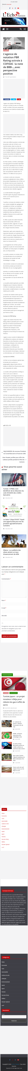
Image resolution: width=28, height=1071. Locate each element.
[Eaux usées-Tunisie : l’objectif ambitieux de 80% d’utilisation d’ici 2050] (7, 759)
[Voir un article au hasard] (24, 29)
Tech (3, 818)
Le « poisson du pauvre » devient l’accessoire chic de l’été (18, 724)
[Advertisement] (14, 88)
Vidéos (3, 842)
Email (3, 1014)
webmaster (14, 708)
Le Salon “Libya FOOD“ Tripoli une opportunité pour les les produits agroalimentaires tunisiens (13, 522)
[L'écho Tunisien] (3, 29)
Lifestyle (4, 826)
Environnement (13, 693)
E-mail (4, 608)
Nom (4, 600)
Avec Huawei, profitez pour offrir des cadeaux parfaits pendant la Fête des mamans (13, 460)
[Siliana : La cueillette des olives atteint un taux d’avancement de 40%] (14, 535)
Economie (6, 50)
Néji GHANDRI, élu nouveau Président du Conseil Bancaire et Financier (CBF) (15, 452)
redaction (14, 77)
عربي (3, 847)
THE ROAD (12, 1068)
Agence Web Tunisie (18, 1068)
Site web (4, 615)
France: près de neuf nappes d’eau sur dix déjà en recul (18, 768)
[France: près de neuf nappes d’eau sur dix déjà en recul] (7, 770)
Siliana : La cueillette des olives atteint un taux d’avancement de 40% (12, 552)
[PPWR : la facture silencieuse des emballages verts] (7, 736)
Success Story (5, 839)
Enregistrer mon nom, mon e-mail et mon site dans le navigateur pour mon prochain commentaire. (14, 628)
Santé (3, 831)
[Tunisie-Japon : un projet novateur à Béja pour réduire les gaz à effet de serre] (14, 684)
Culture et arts (5, 823)
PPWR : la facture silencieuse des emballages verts (17, 735)
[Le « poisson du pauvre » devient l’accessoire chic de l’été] (7, 725)
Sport (3, 834)
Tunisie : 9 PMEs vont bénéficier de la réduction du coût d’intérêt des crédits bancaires (13, 492)
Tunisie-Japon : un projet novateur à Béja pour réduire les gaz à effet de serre (14, 700)
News (3, 813)
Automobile (4, 821)
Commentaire (6, 579)
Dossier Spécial (5, 844)
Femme (4, 836)
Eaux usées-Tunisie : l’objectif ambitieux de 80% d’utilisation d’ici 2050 (19, 758)
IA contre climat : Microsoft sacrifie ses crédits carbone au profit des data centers (19, 746)
